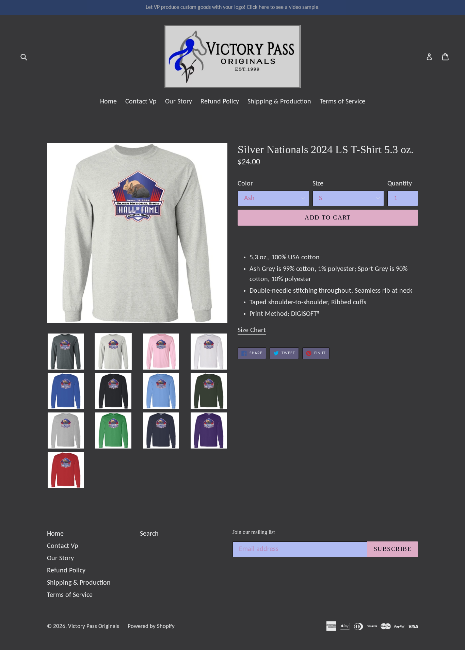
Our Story (178, 101)
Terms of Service (342, 101)
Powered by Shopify (151, 626)
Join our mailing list (254, 532)
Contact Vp (141, 101)
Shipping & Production (279, 101)
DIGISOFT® (305, 314)
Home (108, 101)
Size (317, 183)
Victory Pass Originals (93, 626)
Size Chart (252, 330)
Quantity (399, 183)
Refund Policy (220, 101)
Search (149, 534)
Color (245, 183)
